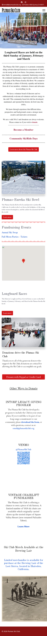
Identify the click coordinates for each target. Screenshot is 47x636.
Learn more (7, 217)
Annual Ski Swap (10, 232)
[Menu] (43, 10)
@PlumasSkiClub (23, 449)
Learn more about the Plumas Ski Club (23, 149)
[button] (23, 261)
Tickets (24, 236)
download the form (30, 422)
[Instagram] (25, 2)
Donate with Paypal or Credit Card (23, 377)
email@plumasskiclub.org (12, 5)
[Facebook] (21, 2)
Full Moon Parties (10, 236)
